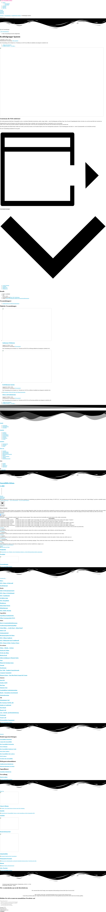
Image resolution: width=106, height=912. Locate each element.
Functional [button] (2, 527)
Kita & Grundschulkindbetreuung (8, 623)
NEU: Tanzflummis (5, 595)
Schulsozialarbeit (4, 633)
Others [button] (1, 541)
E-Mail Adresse (3, 910)
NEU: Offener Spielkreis (6, 638)
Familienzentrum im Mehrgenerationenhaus (10, 303)
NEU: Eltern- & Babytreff (6, 583)
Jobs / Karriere (4, 868)
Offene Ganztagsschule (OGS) (7, 618)
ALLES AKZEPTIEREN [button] (24, 500)
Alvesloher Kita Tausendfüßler (6, 758)
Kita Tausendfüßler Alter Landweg (7, 753)
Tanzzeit (2, 665)
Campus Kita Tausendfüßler (6, 741)
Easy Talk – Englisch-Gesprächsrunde (9, 670)
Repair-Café (3, 710)
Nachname (2, 908)
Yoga (1, 660)
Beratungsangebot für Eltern (7, 635)
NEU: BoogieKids (4, 600)
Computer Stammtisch (5, 672)
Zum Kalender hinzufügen (5, 209)
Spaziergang (3, 668)
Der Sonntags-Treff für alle (6, 702)
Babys (1, 580)
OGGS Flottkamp (3, 746)
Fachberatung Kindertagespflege (8, 625)
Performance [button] (2, 531)
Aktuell (3, 2)
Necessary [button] (2, 513)
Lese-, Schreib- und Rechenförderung (9, 712)
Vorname (2, 907)
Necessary (3, 515)
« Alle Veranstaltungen (4, 31)
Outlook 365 (4, 287)
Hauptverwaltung (3, 777)
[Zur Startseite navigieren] (6, 0)
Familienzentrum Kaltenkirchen (6, 764)
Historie (2, 863)
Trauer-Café (3, 717)
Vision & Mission (4, 806)
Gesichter (2, 815)
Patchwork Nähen (4, 650)
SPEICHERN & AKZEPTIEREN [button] (6, 545)
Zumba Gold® (3, 682)
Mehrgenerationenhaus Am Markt (7, 766)
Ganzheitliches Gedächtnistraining (8, 690)
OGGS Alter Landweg (4, 751)
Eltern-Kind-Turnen (5, 605)
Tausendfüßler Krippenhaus (6, 739)
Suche (1, 17)
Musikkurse (3, 603)
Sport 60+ (2, 680)
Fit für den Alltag (4, 653)
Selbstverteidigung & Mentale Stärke (9, 658)
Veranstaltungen (7, 15)
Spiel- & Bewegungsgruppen (7, 590)
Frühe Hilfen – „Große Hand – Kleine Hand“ (11, 628)
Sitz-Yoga (2, 685)
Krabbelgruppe (4, 585)
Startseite (1, 15)
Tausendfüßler (7, 483)
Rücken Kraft (3, 655)
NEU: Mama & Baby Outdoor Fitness (9, 643)
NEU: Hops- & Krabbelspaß (7, 593)
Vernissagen (3, 715)
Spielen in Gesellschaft (5, 705)
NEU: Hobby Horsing (5, 610)
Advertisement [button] (3, 538)
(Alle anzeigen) (15, 40)
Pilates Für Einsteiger (6, 44)
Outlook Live (5, 288)
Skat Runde (3, 707)
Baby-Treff (12, 297)
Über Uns (4, 8)
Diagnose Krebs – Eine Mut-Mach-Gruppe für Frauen (13, 675)
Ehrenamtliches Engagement (7, 720)
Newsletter (7, 4)
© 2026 (2, 486)
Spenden (2, 810)
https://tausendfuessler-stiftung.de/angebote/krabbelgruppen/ (17, 298)
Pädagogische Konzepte (6, 858)
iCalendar (4, 286)
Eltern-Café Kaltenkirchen (9, 394)
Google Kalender (5, 285)
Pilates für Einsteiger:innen (7, 662)
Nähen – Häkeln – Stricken (7, 648)
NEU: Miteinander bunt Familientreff (9, 640)
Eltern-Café (3, 630)
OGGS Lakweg (3, 756)
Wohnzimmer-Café (4, 700)
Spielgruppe (17, 297)
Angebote (4, 5)
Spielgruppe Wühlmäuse (8, 343)
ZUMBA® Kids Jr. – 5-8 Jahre (8, 46)
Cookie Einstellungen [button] (4, 500)
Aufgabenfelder (4, 853)
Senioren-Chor (3, 687)
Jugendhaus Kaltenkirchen (7, 615)
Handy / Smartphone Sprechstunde (9, 692)
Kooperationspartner (5, 831)
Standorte (4, 7)
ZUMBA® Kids (4, 598)
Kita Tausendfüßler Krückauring (7, 744)
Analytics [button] (2, 534)
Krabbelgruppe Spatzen (16, 15)
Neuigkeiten (7, 3)
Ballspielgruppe (4, 608)
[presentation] (27, 340)
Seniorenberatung (4, 695)
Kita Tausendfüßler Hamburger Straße (8, 749)
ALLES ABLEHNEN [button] (14, 500)
